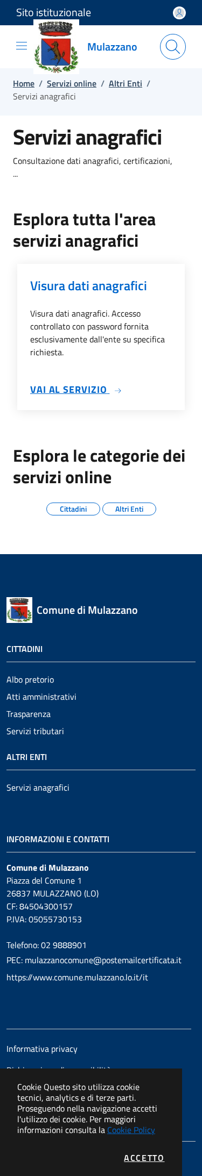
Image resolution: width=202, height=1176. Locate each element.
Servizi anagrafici (37, 787)
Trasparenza (28, 713)
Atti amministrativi (41, 696)
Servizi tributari (35, 731)
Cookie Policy (131, 1129)
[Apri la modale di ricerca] (173, 47)
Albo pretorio (30, 679)
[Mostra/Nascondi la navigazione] (21, 45)
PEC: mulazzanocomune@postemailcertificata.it (94, 959)
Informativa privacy (42, 1048)
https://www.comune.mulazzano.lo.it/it (77, 977)
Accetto (144, 1157)
